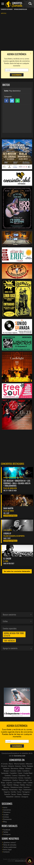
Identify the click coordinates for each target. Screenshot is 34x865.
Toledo (19, 794)
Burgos (6, 771)
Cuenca (14, 775)
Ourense (27, 787)
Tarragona (25, 792)
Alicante (4, 766)
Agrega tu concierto (10, 648)
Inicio (5, 807)
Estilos (5, 621)
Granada (27, 778)
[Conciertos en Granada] (14, 4)
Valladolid (9, 797)
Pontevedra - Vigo (15, 789)
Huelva (15, 780)
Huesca (21, 780)
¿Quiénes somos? (9, 842)
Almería (11, 766)
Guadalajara (6, 780)
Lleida (30, 782)
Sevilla (13, 792)
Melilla (22, 785)
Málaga (16, 785)
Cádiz (19, 771)
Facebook (6, 830)
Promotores (7, 819)
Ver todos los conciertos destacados (17, 571)
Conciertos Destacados (7, 9)
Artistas (3, 13)
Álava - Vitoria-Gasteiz (17, 764)
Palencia (5, 789)
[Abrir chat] (29, 861)
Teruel (13, 794)
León (24, 782)
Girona (20, 778)
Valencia (26, 794)
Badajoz (30, 766)
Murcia (28, 785)
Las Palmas (18, 782)
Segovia (7, 792)
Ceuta (20, 773)
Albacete (29, 764)
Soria (19, 792)
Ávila (24, 766)
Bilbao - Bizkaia (25, 768)
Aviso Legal (7, 849)
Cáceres (13, 771)
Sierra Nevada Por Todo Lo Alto (14, 634)
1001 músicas (9, 640)
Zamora (17, 797)
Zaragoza (24, 797)
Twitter (5, 832)
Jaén (27, 780)
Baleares (6, 768)
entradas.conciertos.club (20, 9)
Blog (5, 821)
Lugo (4, 785)
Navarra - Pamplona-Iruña (13, 787)
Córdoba (8, 775)
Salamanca (27, 789)
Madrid (9, 785)
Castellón (13, 773)
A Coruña (4, 764)
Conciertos (7, 810)
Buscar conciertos (9, 614)
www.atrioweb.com (20, 861)
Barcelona (14, 768)
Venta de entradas (9, 845)
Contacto (6, 852)
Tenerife (7, 794)
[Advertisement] (17, 32)
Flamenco (6, 812)
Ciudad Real (27, 773)
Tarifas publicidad (9, 847)
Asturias (18, 766)
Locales (6, 814)
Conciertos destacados (12, 463)
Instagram (7, 834)
